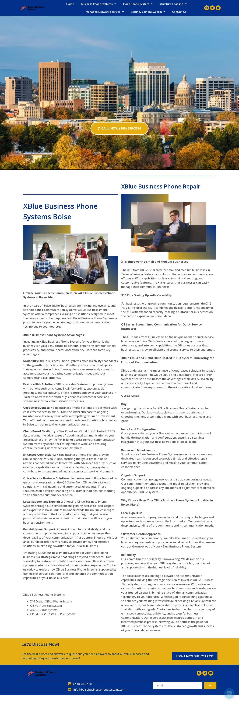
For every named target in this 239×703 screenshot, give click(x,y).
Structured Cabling (171, 4)
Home (70, 4)
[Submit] (210, 685)
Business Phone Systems (97, 4)
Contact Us (179, 11)
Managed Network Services (103, 11)
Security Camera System (146, 11)
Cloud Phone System (136, 4)
